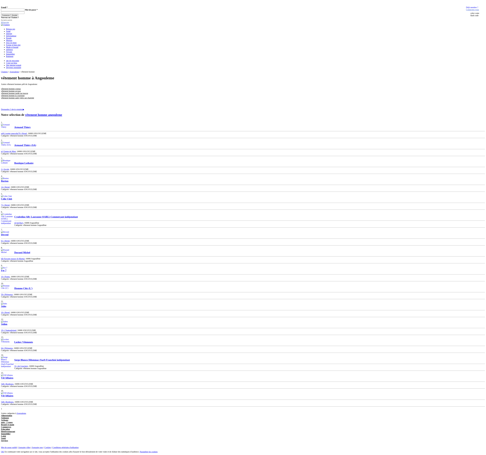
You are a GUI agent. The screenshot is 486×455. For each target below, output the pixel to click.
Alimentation (6, 416)
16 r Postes (5, 277)
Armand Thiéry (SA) (25, 145)
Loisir (3, 436)
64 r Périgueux (7, 348)
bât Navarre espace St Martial (13, 259)
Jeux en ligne (11, 43)
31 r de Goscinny (21, 366)
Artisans (4, 420)
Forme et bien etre (13, 45)
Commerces (6, 427)
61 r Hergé (5, 241)
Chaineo (4, 72)
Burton (4, 181)
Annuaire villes (24, 447)
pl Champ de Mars (8, 151)
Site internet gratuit (13, 65)
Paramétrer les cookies (149, 452)
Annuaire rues (37, 447)
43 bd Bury (18, 223)
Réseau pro (10, 29)
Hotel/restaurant (8, 431)
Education (5, 429)
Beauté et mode (7, 425)
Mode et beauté (12, 47)
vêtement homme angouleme (43, 114)
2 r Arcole (5, 169)
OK (2, 452)
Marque (9, 40)
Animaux (5, 418)
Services (4, 441)
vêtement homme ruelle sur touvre (14, 93)
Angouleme (14, 72)
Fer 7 (3, 270)
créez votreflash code (474, 14)
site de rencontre (12, 61)
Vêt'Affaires (7, 378)
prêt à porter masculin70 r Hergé (14, 133)
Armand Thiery (22, 127)
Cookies (47, 447)
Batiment (9, 56)
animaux (9, 49)
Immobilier (10, 54)
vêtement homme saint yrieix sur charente (17, 98)
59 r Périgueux (7, 294)
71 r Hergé (5, 205)
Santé (8, 31)
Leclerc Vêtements (23, 342)
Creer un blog (11, 63)
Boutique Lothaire (23, 163)
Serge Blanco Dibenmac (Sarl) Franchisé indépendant (42, 360)
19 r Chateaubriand (8, 330)
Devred (4, 234)
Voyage (9, 52)
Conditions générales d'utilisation (65, 447)
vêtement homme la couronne (13, 96)
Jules (3, 306)
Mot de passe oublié (9, 447)
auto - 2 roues (7, 422)
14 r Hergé (5, 187)
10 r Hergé (5, 312)
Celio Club (6, 199)
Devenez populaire (13, 67)
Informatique (11, 36)
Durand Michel (22, 252)
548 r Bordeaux (7, 384)
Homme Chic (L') (23, 288)
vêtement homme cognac (11, 89)
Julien (4, 324)
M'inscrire (5, 22)
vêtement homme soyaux (11, 91)
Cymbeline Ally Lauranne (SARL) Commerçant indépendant (46, 216)
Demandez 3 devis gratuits (12, 109)
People (9, 38)
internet (9, 34)
